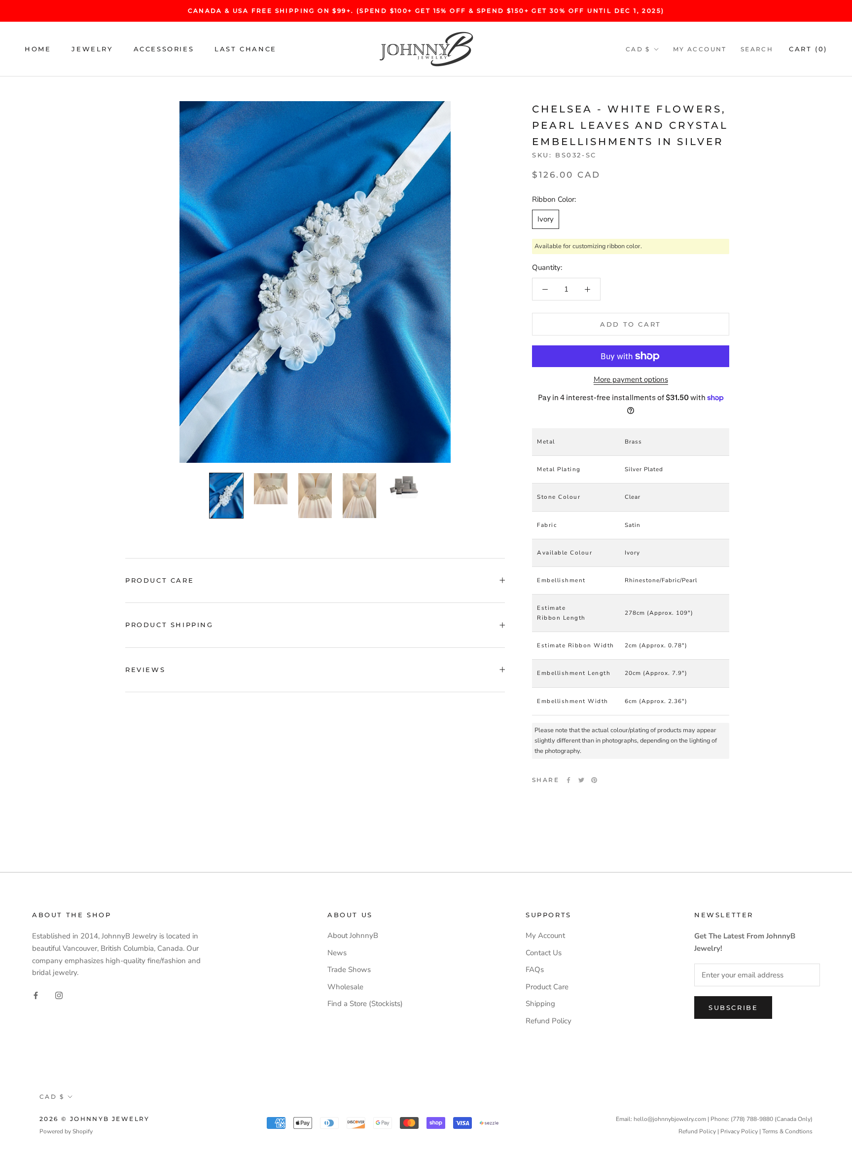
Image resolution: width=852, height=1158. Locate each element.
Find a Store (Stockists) (365, 1004)
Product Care (159, 580)
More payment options (631, 379)
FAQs (535, 969)
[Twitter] (581, 780)
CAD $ (638, 49)
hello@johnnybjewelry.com (670, 1119)
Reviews (145, 669)
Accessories (164, 49)
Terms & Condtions (787, 1131)
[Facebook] (568, 780)
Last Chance (245, 49)
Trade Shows (349, 969)
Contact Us (544, 953)
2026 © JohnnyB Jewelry (94, 1118)
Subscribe (733, 1007)
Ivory (545, 219)
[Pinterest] (594, 780)
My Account (700, 49)
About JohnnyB (352, 935)
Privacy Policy (739, 1131)
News (337, 953)
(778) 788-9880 (752, 1119)
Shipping (540, 1004)
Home (38, 49)
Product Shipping (169, 625)
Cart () (808, 49)
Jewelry (91, 49)
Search (757, 49)
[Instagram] (59, 995)
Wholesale (345, 987)
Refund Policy (548, 1021)
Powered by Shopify (66, 1131)
